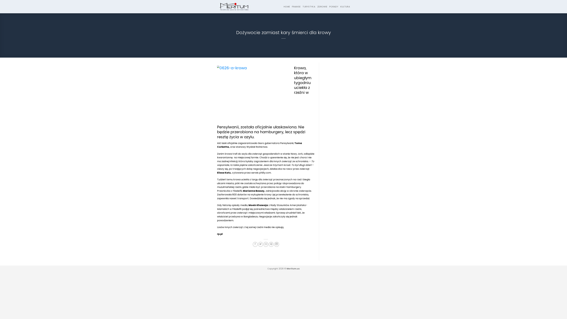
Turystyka (309, 6)
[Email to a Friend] (265, 244)
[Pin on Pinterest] (271, 244)
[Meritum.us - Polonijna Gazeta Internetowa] (234, 7)
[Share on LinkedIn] (276, 244)
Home (287, 6)
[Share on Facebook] (255, 244)
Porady (333, 6)
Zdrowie (322, 6)
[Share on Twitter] (260, 244)
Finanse (296, 6)
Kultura (345, 6)
